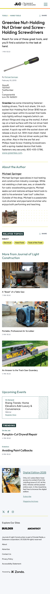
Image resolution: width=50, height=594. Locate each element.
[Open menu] (45, 4)
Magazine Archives (30, 501)
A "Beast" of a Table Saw (13, 292)
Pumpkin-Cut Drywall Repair (19, 434)
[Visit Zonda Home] (13, 571)
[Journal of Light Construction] (25, 4)
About (4, 544)
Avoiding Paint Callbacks (17, 450)
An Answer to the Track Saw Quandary (20, 370)
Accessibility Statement (11, 564)
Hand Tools (15, 15)
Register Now (10, 415)
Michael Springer (11, 77)
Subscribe (27, 496)
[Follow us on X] (3, 511)
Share (44, 15)
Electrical (7, 243)
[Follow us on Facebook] (8, 511)
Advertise (6, 549)
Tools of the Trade (35, 243)
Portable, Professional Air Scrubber (18, 331)
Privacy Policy (7, 559)
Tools (5, 15)
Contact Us (6, 554)
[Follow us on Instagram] (12, 511)
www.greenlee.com (12, 152)
